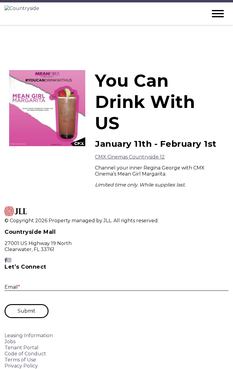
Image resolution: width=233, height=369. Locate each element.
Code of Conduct (25, 354)
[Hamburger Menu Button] (217, 13)
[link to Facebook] (6, 260)
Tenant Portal (22, 348)
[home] (101, 13)
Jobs (10, 341)
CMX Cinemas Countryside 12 (130, 157)
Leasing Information (29, 335)
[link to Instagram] (9, 260)
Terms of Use (20, 360)
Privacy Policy (21, 366)
